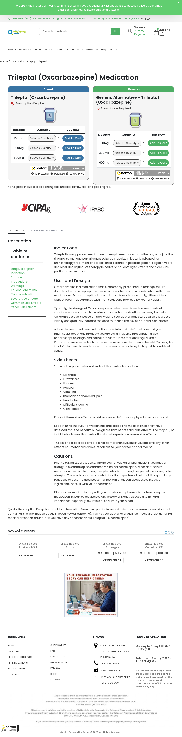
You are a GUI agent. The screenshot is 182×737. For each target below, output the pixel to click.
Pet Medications (18, 663)
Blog (53, 674)
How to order (43, 49)
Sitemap (55, 679)
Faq (52, 651)
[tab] (16, 230)
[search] (115, 31)
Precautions (19, 282)
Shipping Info (58, 645)
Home (4, 61)
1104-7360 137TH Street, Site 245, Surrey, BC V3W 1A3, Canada (114, 651)
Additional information (47, 230)
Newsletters (58, 656)
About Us (73, 49)
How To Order (17, 668)
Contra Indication (23, 294)
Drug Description (22, 269)
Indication (18, 273)
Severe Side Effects (24, 299)
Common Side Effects (26, 303)
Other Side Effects (23, 307)
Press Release (58, 662)
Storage (16, 277)
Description (16, 230)
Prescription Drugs (20, 657)
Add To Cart (73, 138)
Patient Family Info (24, 290)
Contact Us (90, 49)
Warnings (17, 286)
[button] (10, 728)
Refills (59, 49)
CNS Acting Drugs (22, 61)
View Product (28, 555)
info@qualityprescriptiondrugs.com (118, 18)
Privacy (55, 668)
